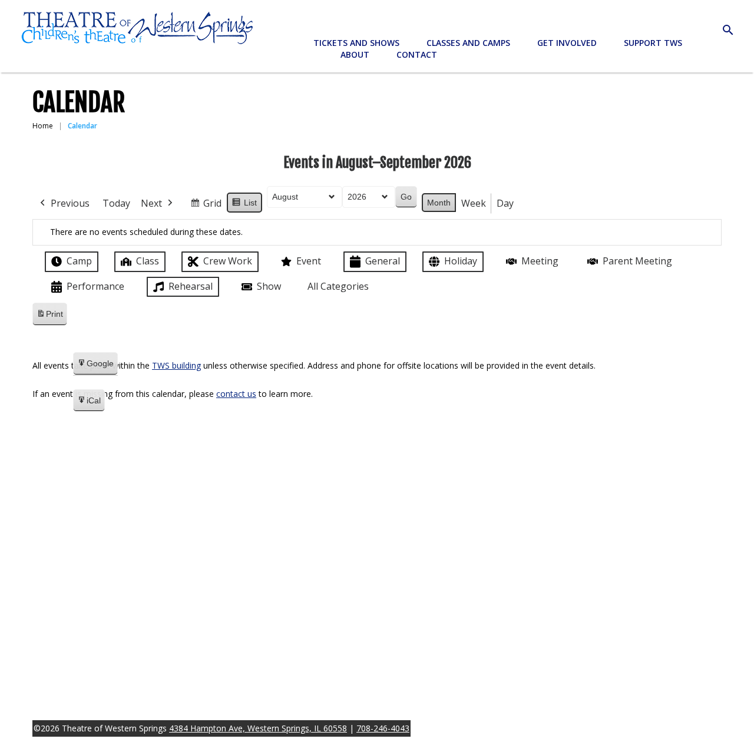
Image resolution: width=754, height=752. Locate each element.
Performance (95, 286)
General (382, 260)
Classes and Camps (468, 42)
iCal (89, 404)
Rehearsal (190, 286)
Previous (70, 203)
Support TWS (653, 42)
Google (95, 367)
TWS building (176, 365)
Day (505, 203)
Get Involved (567, 42)
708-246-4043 (382, 728)
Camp (79, 260)
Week (473, 203)
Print (49, 317)
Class (147, 260)
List (244, 205)
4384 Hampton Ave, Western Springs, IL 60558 (258, 728)
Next (151, 203)
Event (308, 260)
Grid (205, 206)
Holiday (460, 260)
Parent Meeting (637, 260)
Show (269, 286)
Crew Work (227, 260)
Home (42, 126)
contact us (236, 393)
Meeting (539, 260)
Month (439, 202)
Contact (416, 54)
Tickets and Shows (356, 42)
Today (116, 203)
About (354, 54)
